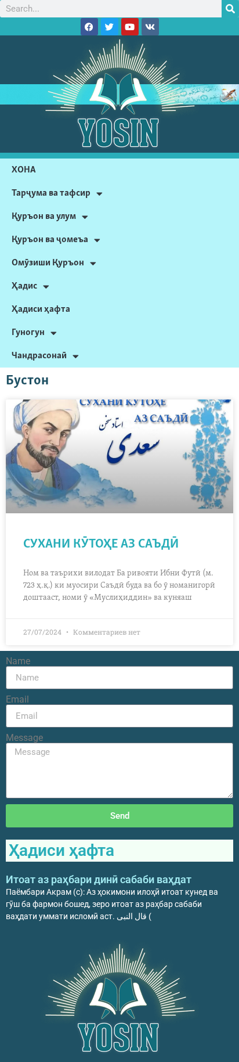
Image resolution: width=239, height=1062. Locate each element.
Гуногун (28, 332)
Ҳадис (24, 286)
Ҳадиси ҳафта (41, 309)
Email (17, 699)
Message (24, 738)
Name (18, 661)
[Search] (230, 8)
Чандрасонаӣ (39, 356)
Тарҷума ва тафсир (51, 193)
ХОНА (24, 170)
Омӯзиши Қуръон (48, 263)
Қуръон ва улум (44, 216)
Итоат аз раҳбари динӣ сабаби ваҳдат (98, 879)
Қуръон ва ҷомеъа (50, 239)
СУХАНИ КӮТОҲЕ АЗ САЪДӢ (101, 544)
